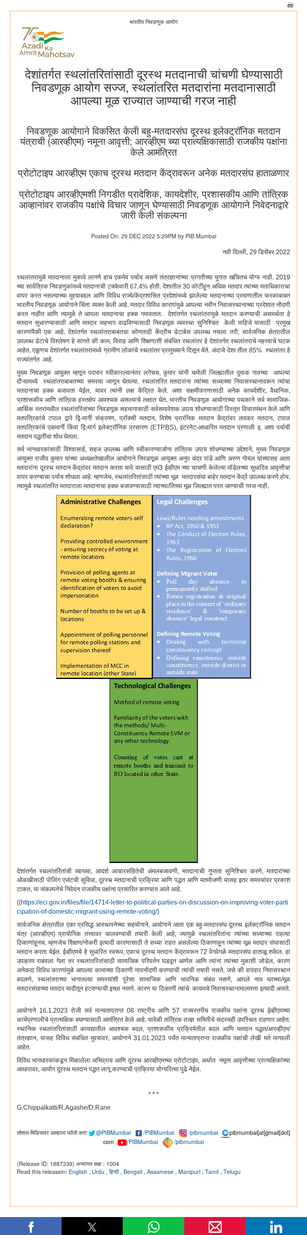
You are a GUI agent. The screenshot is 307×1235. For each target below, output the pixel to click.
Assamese (161, 1172)
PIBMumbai (159, 1132)
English (79, 1172)
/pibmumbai (203, 1132)
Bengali (134, 1172)
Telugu (232, 1172)
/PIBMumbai (142, 1142)
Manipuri (190, 1172)
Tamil (212, 1172)
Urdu (99, 1172)
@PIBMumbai (113, 1132)
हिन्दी (114, 1172)
